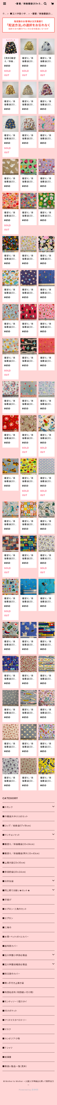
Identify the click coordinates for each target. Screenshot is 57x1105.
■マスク (6, 1029)
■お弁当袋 (8, 881)
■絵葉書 (6, 1057)
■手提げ (6, 899)
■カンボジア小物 (11, 1038)
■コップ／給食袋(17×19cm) (16, 825)
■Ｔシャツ (7, 1047)
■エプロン (7, 918)
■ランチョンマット (11, 835)
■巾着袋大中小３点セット (15, 816)
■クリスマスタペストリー (14, 1020)
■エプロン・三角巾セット (14, 909)
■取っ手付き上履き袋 (13, 983)
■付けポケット (9, 1010)
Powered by (25, 1090)
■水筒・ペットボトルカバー (15, 936)
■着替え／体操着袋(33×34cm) (18, 844)
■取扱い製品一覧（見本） (14, 1066)
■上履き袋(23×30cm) (13, 862)
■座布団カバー (10, 946)
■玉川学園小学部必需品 (18, 13)
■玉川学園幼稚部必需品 (14, 964)
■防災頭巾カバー (11, 973)
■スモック (7, 807)
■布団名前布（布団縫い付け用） (18, 992)
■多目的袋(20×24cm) (14, 872)
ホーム (3, 13)
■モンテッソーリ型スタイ (14, 1001)
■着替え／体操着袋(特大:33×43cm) (21, 853)
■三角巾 (6, 927)
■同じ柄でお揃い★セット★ (16, 890)
